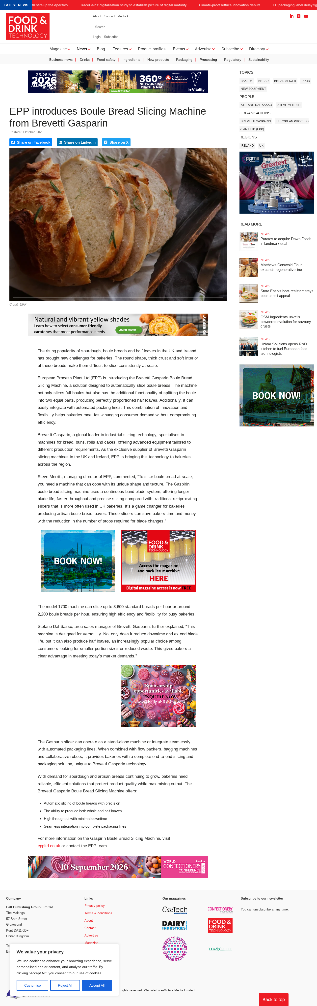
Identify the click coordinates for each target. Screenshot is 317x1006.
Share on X (118, 142)
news (265, 234)
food (306, 81)
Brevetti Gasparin (256, 121)
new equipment (253, 89)
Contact (109, 16)
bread (263, 81)
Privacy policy (94, 906)
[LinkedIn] (291, 16)
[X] (298, 16)
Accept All (97, 985)
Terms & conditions (98, 913)
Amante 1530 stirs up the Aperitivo (41, 5)
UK (261, 145)
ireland (247, 145)
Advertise (91, 935)
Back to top (274, 999)
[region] (64, 970)
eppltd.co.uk (49, 846)
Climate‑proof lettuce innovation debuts (229, 5)
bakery (247, 81)
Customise (32, 985)
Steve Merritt (289, 105)
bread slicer (285, 81)
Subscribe (111, 37)
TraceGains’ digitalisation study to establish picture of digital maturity (133, 5)
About (97, 16)
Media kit (124, 16)
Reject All (65, 985)
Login (97, 37)
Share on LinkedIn (79, 142)
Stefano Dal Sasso (256, 105)
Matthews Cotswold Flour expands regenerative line (281, 267)
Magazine (91, 943)
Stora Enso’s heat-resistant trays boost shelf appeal (287, 293)
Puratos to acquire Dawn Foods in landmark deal (286, 241)
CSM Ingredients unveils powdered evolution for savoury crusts (286, 321)
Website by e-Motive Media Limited (169, 990)
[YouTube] (306, 16)
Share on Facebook (33, 142)
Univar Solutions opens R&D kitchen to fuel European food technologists (284, 349)
